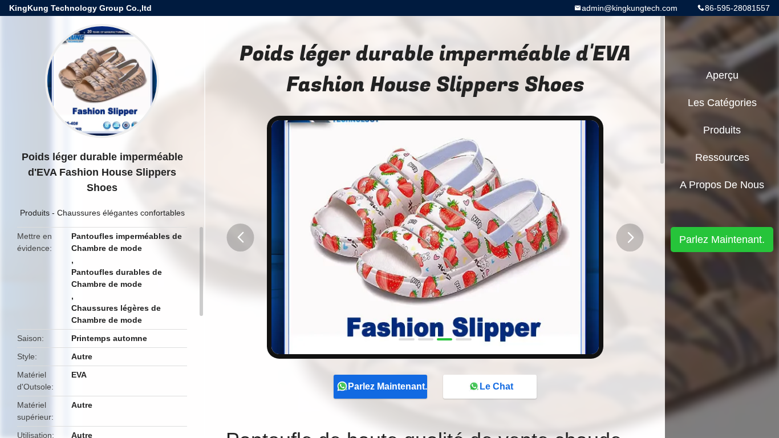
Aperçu (722, 75)
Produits (35, 212)
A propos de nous (722, 184)
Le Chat (496, 386)
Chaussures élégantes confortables (121, 212)
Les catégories (722, 102)
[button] (240, 238)
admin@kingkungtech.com (629, 8)
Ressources (722, 157)
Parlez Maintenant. (387, 386)
